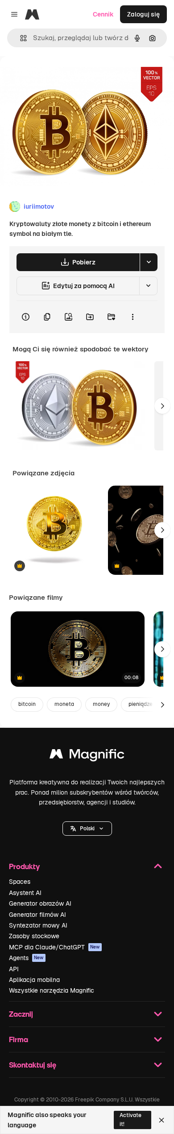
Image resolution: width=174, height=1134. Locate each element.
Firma (18, 1039)
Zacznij (21, 1014)
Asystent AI (25, 893)
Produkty (24, 866)
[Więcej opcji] (132, 317)
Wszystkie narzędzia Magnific (51, 990)
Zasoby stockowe (34, 936)
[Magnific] (87, 756)
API (14, 969)
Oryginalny (62, 76)
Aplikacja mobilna (34, 980)
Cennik (103, 14)
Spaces (19, 882)
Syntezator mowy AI (38, 925)
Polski (87, 828)
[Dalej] (162, 405)
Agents (26, 958)
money (101, 704)
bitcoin (27, 704)
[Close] (161, 1120)
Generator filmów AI (37, 915)
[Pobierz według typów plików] (148, 262)
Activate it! (130, 1119)
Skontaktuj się (32, 1064)
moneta (64, 704)
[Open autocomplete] (20, 38)
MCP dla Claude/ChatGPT (54, 947)
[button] (87, 828)
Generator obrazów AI (40, 903)
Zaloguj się (143, 14)
